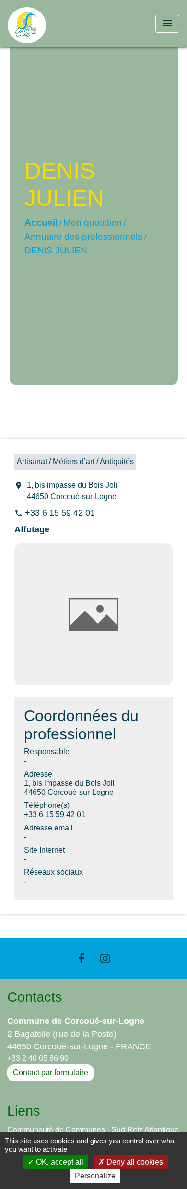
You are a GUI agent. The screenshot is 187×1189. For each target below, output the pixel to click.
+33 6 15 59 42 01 (60, 512)
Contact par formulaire (50, 1073)
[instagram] (105, 958)
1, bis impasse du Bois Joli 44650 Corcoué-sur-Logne (72, 491)
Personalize (95, 1176)
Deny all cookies (134, 1162)
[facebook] (81, 958)
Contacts (34, 997)
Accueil (41, 222)
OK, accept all (58, 1162)
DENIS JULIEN (55, 250)
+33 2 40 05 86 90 (38, 1058)
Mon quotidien (92, 222)
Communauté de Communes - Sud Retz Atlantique (93, 1130)
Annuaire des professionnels (83, 236)
